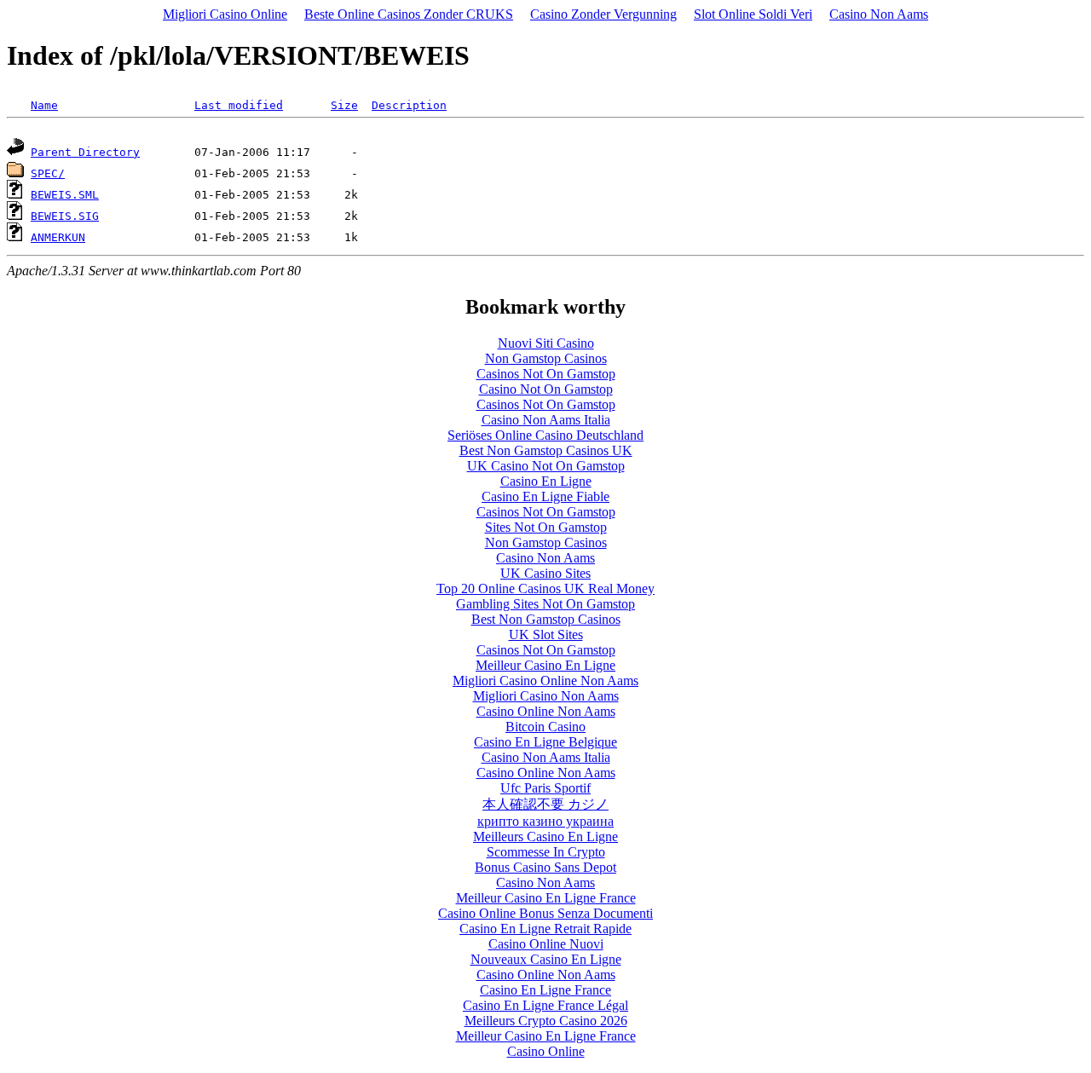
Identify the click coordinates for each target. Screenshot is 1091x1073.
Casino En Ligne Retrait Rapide (545, 928)
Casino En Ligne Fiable (545, 496)
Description (409, 105)
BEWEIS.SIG (65, 216)
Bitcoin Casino (545, 726)
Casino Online (546, 1051)
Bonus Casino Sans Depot (545, 867)
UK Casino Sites (545, 573)
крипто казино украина (545, 821)
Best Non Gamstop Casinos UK (545, 450)
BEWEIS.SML (65, 194)
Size (344, 105)
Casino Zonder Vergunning (603, 14)
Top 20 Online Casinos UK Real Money (545, 588)
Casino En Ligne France (545, 990)
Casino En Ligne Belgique (545, 742)
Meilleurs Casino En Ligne (545, 836)
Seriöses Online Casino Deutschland (545, 435)
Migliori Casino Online (225, 14)
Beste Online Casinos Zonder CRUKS (408, 14)
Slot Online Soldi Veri (753, 14)
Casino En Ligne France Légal (545, 1005)
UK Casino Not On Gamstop (546, 466)
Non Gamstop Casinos (546, 358)
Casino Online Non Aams (545, 711)
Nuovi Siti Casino (546, 343)
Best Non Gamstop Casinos (546, 619)
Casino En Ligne (546, 481)
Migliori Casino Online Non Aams (545, 680)
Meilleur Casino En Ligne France (546, 898)
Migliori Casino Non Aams (546, 696)
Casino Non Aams (878, 14)
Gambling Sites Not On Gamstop (545, 604)
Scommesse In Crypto (546, 852)
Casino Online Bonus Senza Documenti (545, 913)
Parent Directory (85, 152)
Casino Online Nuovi (545, 944)
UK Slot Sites (546, 634)
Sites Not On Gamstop (546, 527)
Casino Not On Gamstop (546, 389)
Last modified (238, 105)
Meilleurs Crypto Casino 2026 (546, 1020)
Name (44, 105)
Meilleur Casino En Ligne (545, 665)
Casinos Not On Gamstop (545, 373)
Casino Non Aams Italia (546, 419)
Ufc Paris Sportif (545, 788)
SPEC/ (48, 173)
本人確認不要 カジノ (545, 804)
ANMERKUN (58, 237)
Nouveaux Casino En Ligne (545, 959)
